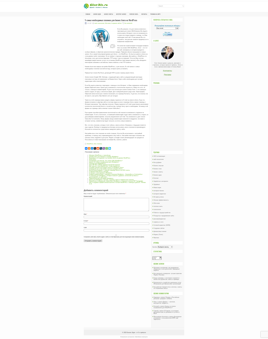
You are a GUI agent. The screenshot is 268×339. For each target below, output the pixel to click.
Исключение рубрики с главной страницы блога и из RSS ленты (109, 170)
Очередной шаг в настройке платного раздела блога (105, 169)
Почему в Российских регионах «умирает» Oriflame (166, 297)
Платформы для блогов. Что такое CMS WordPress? (105, 160)
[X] (95, 148)
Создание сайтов (116, 23)
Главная (87, 14)
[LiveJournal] (101, 148)
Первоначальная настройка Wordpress (101, 178)
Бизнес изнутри (158, 165)
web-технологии (99, 23)
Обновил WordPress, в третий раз (99, 155)
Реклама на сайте (155, 14)
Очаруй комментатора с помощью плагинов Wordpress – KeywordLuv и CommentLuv (115, 174)
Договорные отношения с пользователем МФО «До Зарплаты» (167, 318)
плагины (99, 144)
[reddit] (98, 148)
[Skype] (109, 148)
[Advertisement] (167, 117)
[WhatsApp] (106, 148)
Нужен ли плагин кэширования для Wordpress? (104, 162)
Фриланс (156, 237)
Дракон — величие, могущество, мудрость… (164, 302)
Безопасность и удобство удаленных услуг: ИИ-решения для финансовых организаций (168, 283)
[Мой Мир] (92, 148)
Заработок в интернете (161, 181)
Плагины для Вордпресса (97, 163)
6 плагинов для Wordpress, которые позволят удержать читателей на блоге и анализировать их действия (113, 176)
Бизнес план (158, 169)
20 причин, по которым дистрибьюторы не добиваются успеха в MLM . (166, 312)
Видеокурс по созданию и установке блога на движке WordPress (109, 158)
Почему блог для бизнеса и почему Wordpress (103, 156)
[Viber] (103, 148)
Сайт (85, 227)
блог (95, 144)
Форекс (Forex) (158, 234)
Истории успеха (159, 197)
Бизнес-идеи (158, 175)
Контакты (144, 14)
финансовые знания (160, 231)
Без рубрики (157, 162)
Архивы (154, 247)
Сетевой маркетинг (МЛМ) (162, 225)
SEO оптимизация (159, 156)
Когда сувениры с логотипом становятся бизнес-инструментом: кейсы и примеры (166, 278)
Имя (85, 214)
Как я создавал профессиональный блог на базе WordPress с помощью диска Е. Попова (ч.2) (117, 183)
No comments (128, 23)
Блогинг (156, 178)
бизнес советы (108, 14)
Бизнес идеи (97, 14)
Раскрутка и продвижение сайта (164, 215)
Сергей (156, 311)
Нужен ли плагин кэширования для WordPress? (165, 306)
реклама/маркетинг (160, 219)
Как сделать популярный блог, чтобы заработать (104, 166)
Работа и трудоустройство (162, 212)
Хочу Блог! (92, 159)
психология (157, 209)
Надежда (156, 297)
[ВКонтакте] (86, 148)
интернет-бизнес (121, 14)
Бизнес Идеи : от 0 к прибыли (136, 332)
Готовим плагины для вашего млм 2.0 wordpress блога (106, 167)
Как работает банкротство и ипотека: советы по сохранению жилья (168, 287)
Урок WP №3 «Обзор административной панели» (104, 165)
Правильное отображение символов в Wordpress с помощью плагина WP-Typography (116, 181)
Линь (155, 302)
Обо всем (107, 23)
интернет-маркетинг (160, 194)
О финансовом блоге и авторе (98, 171)
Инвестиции (157, 187)
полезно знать (133, 14)
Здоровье (157, 184)
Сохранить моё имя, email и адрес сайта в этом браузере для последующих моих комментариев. (114, 237)
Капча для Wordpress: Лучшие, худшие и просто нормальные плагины (111, 179)
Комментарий (88, 196)
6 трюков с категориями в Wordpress (100, 173)
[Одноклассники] (89, 148)
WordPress (90, 144)
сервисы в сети (158, 222)
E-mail (86, 221)
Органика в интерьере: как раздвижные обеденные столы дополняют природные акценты (167, 269)
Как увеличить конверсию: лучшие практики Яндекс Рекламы (168, 274)
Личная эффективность (161, 200)
